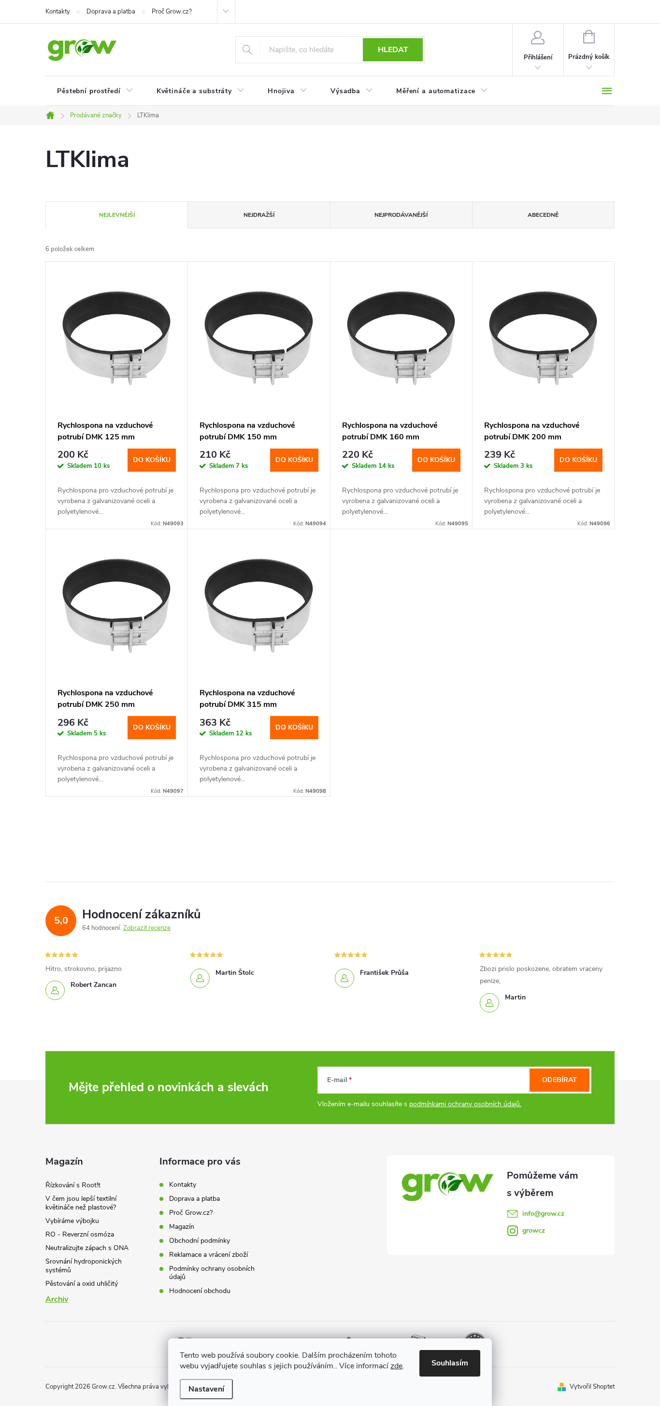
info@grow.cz (543, 1213)
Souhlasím (449, 1363)
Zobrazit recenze (147, 928)
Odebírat (559, 1079)
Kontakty (57, 11)
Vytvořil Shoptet (592, 1386)
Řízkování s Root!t (72, 1185)
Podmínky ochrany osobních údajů (212, 1272)
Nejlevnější (117, 215)
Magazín (181, 1226)
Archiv (56, 1299)
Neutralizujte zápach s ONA (87, 1247)
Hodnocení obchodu (199, 1290)
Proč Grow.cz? (172, 11)
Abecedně (543, 215)
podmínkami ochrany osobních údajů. (465, 1104)
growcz (533, 1230)
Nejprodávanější (401, 215)
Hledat (393, 49)
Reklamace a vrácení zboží (208, 1254)
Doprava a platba (110, 11)
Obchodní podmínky (199, 1240)
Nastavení (206, 1389)
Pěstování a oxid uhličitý (81, 1283)
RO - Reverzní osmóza (79, 1234)
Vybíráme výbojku (72, 1220)
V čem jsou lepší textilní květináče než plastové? (80, 1203)
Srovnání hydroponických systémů (83, 1266)
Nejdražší (259, 215)
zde (396, 1366)
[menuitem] (95, 91)
